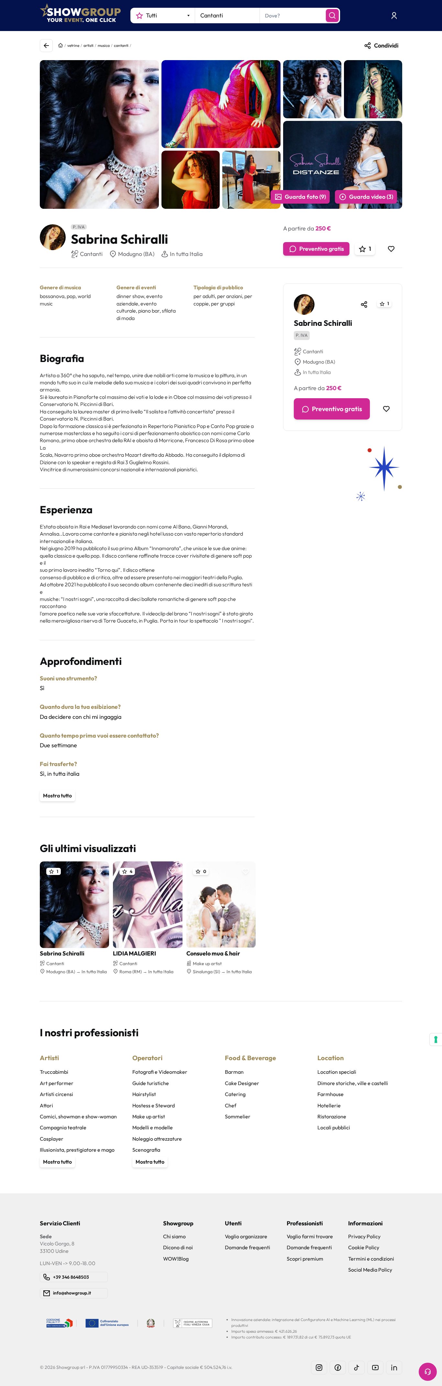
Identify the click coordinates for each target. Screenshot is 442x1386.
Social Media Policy (370, 1269)
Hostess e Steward (153, 1105)
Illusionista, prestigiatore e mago (77, 1149)
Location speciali (336, 1072)
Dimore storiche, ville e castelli (352, 1083)
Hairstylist (144, 1094)
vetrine (73, 45)
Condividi (386, 45)
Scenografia (146, 1149)
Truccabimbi (54, 1072)
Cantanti (313, 351)
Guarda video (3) (371, 196)
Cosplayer (51, 1138)
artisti (88, 45)
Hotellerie (329, 1105)
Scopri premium (305, 1258)
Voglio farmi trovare (310, 1236)
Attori (46, 1105)
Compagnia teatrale (63, 1127)
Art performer (56, 1083)
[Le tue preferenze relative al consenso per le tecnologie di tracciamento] (436, 1039)
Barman (234, 1072)
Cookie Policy (363, 1247)
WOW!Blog (176, 1258)
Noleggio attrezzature (157, 1138)
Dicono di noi (178, 1247)
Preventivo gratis (321, 248)
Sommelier (237, 1116)
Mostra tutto (57, 795)
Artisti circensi (56, 1094)
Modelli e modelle (152, 1127)
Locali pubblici (333, 1127)
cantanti (121, 45)
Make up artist (148, 1116)
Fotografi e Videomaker (159, 1072)
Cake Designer (242, 1083)
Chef (230, 1105)
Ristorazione (331, 1116)
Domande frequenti (247, 1247)
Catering (235, 1094)
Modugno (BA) (136, 254)
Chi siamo (174, 1236)
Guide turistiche (150, 1083)
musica (104, 45)
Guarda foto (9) (305, 196)
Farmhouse (330, 1094)
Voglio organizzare (246, 1236)
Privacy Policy (364, 1236)
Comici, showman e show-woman (78, 1116)
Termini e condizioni (371, 1258)
